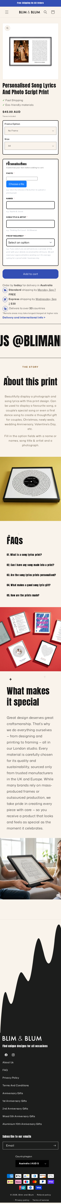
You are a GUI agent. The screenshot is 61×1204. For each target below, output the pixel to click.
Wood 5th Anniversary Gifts (19, 1116)
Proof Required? (15, 236)
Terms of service (41, 1200)
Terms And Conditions (16, 1085)
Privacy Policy (11, 1077)
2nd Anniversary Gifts (15, 1108)
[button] (7, 12)
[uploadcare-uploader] (22, 178)
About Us (8, 1062)
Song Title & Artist (17, 217)
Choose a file (16, 184)
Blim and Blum (26, 1194)
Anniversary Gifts (13, 1093)
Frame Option (12, 123)
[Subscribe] (54, 1146)
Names (10, 198)
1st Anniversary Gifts (15, 1100)
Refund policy (44, 1194)
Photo (10, 173)
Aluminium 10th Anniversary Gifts (22, 1124)
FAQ (5, 1070)
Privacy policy (22, 1200)
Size (7, 139)
